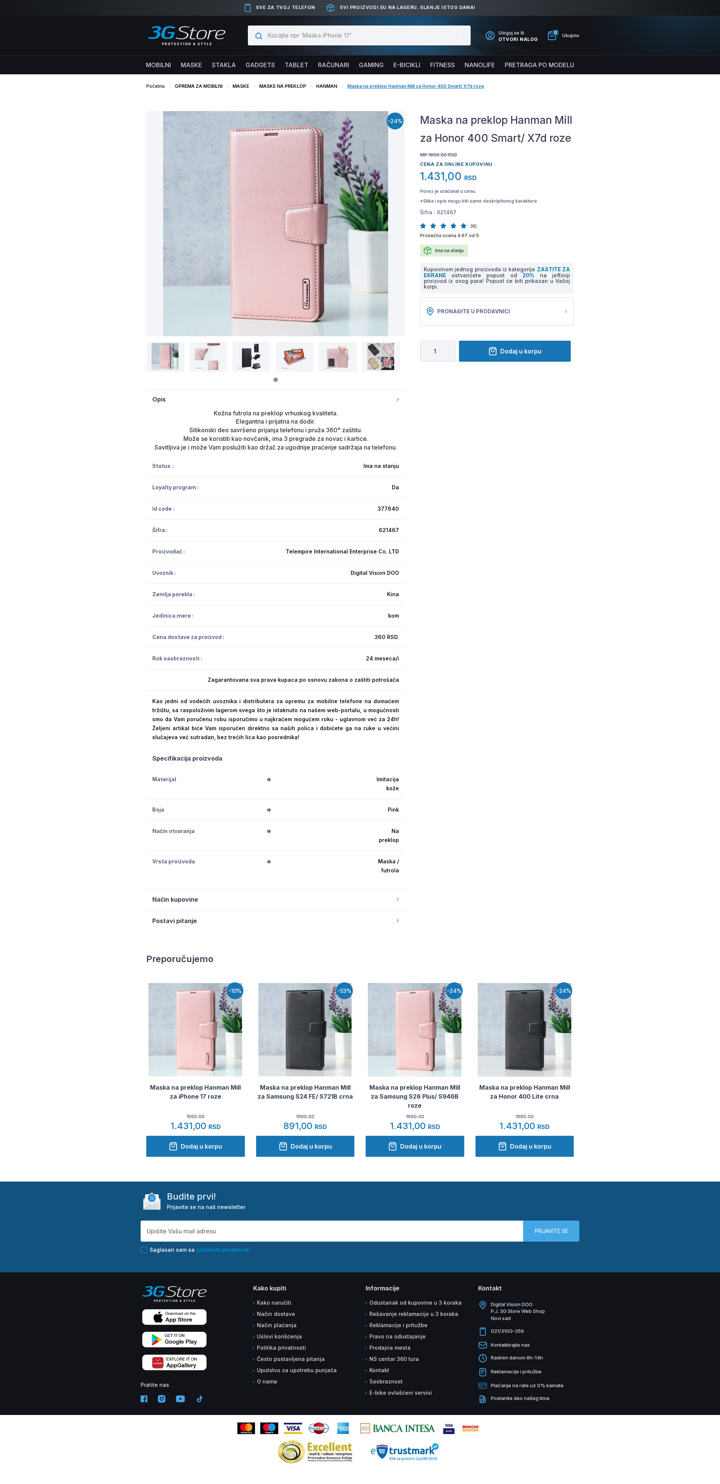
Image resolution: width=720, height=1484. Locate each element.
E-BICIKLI (406, 65)
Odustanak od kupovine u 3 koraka (415, 1302)
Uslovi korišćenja (279, 1336)
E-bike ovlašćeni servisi (400, 1392)
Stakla (224, 65)
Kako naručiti (274, 1302)
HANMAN (326, 86)
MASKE (240, 86)
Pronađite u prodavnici (473, 311)
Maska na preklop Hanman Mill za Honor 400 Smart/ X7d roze (415, 86)
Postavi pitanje (174, 921)
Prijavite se (551, 1231)
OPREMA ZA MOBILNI (198, 86)
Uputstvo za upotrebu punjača (297, 1370)
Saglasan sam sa (200, 1249)
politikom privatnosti (223, 1249)
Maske (191, 65)
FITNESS (442, 65)
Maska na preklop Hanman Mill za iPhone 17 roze (195, 1092)
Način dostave (276, 1314)
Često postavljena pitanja (291, 1359)
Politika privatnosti (281, 1347)
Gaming (371, 65)
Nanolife (480, 65)
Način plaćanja (277, 1325)
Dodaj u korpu (521, 351)
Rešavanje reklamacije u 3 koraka (413, 1314)
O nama (267, 1381)
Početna (155, 86)
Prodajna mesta (390, 1347)
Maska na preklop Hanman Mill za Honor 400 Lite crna (524, 1092)
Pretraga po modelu (539, 65)
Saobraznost (386, 1381)
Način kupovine (175, 899)
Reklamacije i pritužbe (398, 1325)
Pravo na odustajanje (397, 1336)
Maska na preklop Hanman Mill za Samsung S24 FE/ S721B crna (305, 1092)
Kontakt (379, 1370)
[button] (425, 226)
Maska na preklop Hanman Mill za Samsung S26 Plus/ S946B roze (414, 1096)
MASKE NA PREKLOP (282, 86)
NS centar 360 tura (394, 1359)
